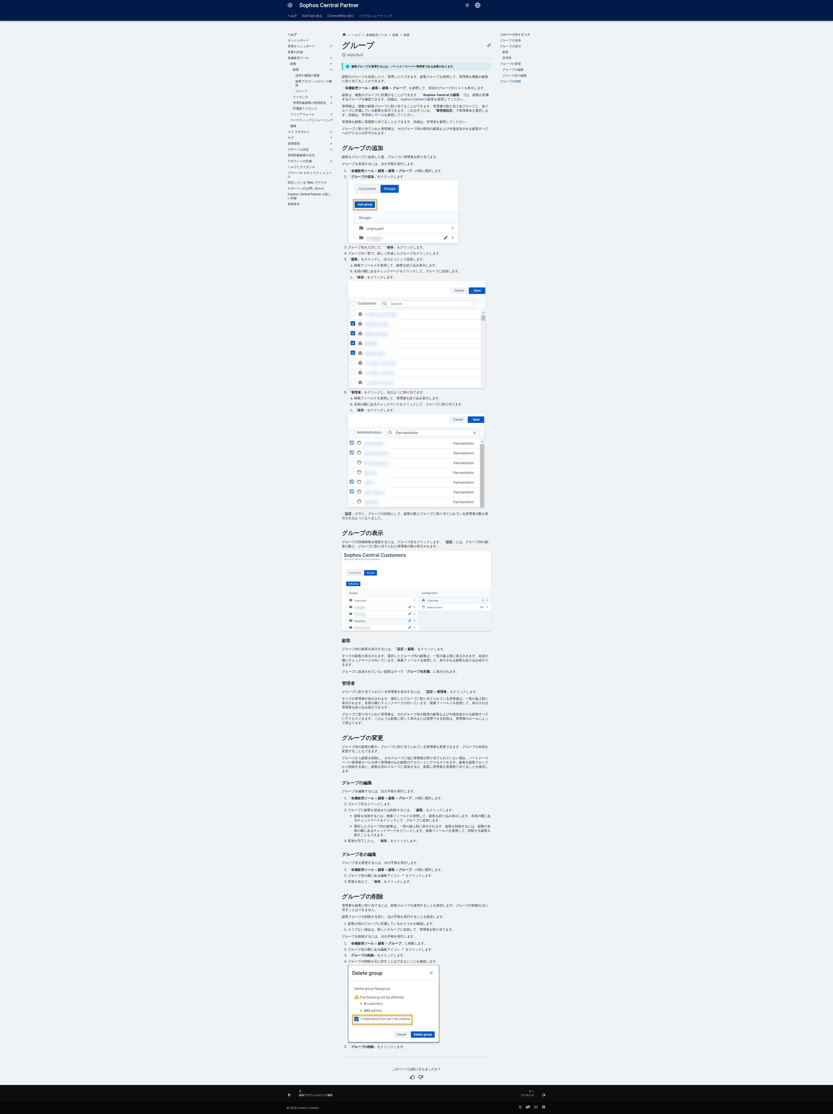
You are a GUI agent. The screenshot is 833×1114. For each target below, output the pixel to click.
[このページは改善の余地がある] (420, 1077)
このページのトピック (515, 34)
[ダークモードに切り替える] (467, 5)
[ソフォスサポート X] (520, 1107)
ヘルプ (292, 16)
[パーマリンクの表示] (489, 45)
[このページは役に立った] (412, 1077)
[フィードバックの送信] (543, 1107)
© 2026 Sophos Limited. (303, 1107)
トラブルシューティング (375, 16)
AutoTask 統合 (312, 16)
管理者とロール (372, 115)
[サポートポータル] (528, 1107)
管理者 (431, 122)
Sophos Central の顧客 (417, 99)
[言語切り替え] (477, 5)
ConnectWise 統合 (340, 16)
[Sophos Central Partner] (290, 5)
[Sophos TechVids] (535, 1107)
